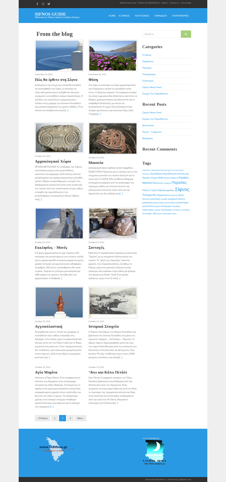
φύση (174, 213)
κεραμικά (172, 198)
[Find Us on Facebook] (37, 3)
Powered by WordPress (155, 479)
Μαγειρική (147, 138)
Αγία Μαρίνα (46, 372)
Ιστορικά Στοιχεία (104, 326)
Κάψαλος (174, 178)
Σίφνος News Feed (128, 2)
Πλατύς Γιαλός (149, 190)
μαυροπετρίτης (158, 202)
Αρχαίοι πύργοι (150, 177)
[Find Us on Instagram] (43, 3)
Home (112, 16)
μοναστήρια (182, 202)
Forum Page (186, 2)
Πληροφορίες (149, 74)
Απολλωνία (183, 173)
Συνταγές (96, 247)
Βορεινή (167, 178)
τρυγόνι (160, 213)
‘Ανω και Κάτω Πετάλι (108, 372)
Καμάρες (184, 177)
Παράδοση (147, 61)
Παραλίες (147, 67)
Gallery (164, 2)
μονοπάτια (147, 206)
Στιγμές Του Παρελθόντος (155, 93)
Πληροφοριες (180, 16)
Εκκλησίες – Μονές (51, 247)
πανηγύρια (165, 206)
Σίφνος (182, 189)
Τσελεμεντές (149, 194)
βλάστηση (146, 199)
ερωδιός (164, 199)
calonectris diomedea (151, 170)
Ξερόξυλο (167, 183)
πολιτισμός (166, 209)
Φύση (93, 80)
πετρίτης (157, 210)
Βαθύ (161, 177)
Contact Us (174, 2)
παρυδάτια (176, 206)
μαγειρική (147, 202)
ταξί (154, 213)
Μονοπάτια (148, 125)
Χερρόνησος (163, 195)
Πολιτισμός (148, 80)
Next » (80, 418)
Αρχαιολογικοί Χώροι (53, 161)
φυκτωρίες (167, 213)
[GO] (186, 34)
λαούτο (181, 198)
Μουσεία (96, 163)
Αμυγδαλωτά (170, 173)
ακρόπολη (174, 195)
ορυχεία (157, 206)
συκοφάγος (185, 210)
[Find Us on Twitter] (48, 3)
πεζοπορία (147, 209)
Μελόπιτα (158, 182)
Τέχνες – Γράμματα (151, 131)
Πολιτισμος (142, 16)
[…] (66, 110)
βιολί (181, 195)
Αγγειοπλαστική (48, 326)
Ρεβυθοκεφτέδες (166, 190)
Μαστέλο (147, 182)
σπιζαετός (177, 210)
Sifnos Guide (50, 14)
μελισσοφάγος (170, 202)
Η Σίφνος (147, 54)
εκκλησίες (156, 198)
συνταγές (147, 213)
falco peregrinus (167, 170)
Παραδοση (161, 16)
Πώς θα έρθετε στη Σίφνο (56, 80)
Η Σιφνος (124, 16)
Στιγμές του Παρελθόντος (149, 2)
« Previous (43, 418)
